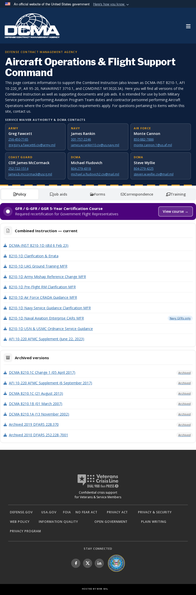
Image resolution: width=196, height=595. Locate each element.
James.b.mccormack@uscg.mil (30, 174)
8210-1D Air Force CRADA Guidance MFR (43, 297)
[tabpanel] (98, 323)
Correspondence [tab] (138, 194)
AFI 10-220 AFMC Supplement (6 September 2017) (100, 382)
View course (175, 211)
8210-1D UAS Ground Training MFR (38, 266)
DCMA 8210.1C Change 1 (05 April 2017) (100, 372)
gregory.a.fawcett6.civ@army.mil (31, 145)
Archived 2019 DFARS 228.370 (100, 424)
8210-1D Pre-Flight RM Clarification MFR (42, 286)
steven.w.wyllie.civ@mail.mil (154, 174)
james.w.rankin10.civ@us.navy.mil (95, 145)
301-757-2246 (81, 139)
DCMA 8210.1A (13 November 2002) (100, 414)
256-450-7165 (18, 139)
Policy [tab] (21, 194)
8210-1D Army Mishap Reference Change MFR (47, 276)
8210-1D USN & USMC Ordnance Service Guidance (51, 328)
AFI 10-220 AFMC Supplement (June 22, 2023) (46, 338)
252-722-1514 (18, 168)
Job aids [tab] (60, 194)
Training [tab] (178, 194)
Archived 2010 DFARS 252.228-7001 (100, 434)
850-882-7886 (144, 139)
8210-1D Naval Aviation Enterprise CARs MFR (100, 318)
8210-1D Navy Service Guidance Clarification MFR (50, 307)
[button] (111, 4)
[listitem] (75, 563)
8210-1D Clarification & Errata (33, 255)
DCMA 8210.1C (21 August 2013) (100, 393)
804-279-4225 (144, 168)
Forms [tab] (99, 194)
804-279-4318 (81, 168)
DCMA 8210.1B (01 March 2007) (100, 403)
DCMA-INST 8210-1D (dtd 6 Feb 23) (38, 245)
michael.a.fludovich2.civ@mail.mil (95, 174)
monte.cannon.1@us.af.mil (153, 145)
